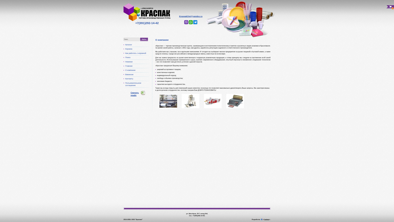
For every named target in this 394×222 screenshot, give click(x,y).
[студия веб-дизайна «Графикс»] (261, 219)
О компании (130, 70)
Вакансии (129, 74)
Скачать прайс (135, 94)
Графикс (266, 219)
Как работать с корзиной (135, 53)
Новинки (129, 62)
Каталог (128, 45)
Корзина (128, 49)
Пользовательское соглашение (133, 84)
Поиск (127, 57)
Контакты (129, 79)
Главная (128, 66)
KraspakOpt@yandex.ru (190, 16)
